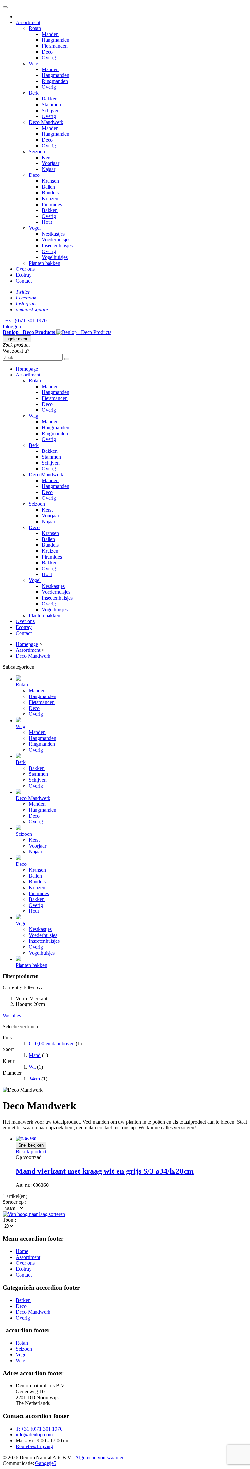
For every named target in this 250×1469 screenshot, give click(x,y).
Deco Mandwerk (33, 1312)
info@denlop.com (34, 1434)
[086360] (26, 1138)
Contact (24, 1275)
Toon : (9, 1220)
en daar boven (52, 1043)
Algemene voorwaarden (100, 1457)
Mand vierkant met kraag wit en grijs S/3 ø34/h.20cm (105, 1171)
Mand (35, 1055)
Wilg (20, 1360)
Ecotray (24, 1269)
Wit (32, 1067)
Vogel (22, 1354)
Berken (23, 1300)
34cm (34, 1078)
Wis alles (12, 1015)
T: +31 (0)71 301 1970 (39, 1428)
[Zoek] (66, 359)
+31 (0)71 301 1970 (26, 320)
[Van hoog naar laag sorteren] (34, 1214)
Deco (21, 1306)
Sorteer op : (14, 1202)
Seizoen (24, 1349)
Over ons (25, 1263)
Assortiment (28, 1257)
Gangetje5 (45, 1463)
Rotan (22, 1343)
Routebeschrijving (34, 1446)
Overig (23, 1318)
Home (22, 1251)
